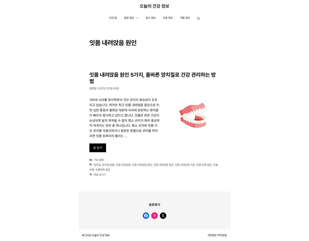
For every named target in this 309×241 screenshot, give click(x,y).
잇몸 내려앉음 (123, 164)
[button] (198, 18)
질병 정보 (129, 17)
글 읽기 (97, 148)
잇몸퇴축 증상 (102, 169)
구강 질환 (99, 159)
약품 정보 (185, 17)
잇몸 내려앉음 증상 (163, 164)
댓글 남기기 (100, 174)
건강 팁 (113, 17)
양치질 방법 (108, 164)
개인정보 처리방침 (217, 235)
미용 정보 (168, 17)
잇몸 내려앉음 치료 (185, 164)
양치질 (97, 164)
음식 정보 (151, 17)
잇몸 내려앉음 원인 (142, 164)
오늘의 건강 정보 (154, 6)
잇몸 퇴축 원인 (204, 164)
